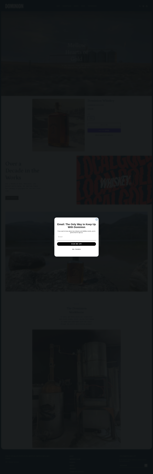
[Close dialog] (97, 219)
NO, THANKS (76, 249)
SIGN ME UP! (76, 244)
